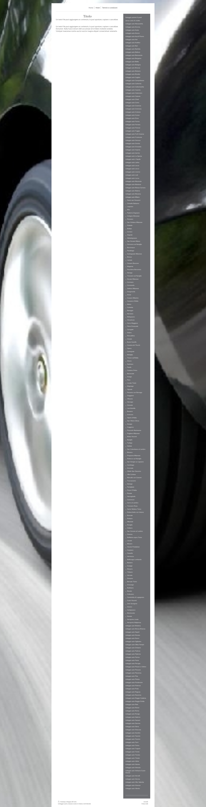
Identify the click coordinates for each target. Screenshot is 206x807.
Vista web (144, 804)
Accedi (146, 802)
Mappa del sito (71, 802)
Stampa (63, 802)
